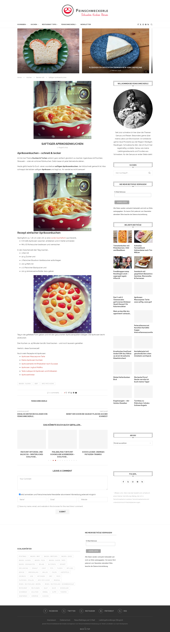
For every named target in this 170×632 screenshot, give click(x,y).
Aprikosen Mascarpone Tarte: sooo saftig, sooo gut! (143, 299)
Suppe (54, 592)
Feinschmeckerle (68, 24)
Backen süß (40, 77)
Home (19, 77)
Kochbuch (22, 576)
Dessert (63, 564)
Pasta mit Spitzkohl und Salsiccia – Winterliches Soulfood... (31, 454)
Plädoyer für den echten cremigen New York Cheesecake (51, 67)
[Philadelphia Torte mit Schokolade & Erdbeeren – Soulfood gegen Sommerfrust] (62, 439)
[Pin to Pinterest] (73, 393)
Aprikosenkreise (28, 375)
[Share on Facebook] (68, 393)
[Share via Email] (76, 393)
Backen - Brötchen (50, 556)
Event (44, 568)
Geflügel (70, 568)
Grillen (45, 572)
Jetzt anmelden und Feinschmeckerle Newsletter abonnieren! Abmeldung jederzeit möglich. (58, 494)
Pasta (58, 576)
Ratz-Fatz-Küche (48, 383)
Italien (54, 572)
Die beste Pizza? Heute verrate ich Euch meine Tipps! (141, 379)
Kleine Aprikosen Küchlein (32, 360)
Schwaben (21, 24)
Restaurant (23, 588)
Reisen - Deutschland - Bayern (30, 584)
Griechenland (33, 572)
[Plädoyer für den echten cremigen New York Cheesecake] (51, 50)
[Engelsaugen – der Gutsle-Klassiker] (122, 391)
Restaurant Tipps (49, 24)
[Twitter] (140, 24)
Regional (57, 580)
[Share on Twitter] (71, 393)
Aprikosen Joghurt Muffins (32, 367)
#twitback (22, 556)
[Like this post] (66, 393)
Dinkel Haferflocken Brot (121, 378)
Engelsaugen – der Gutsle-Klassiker (121, 402)
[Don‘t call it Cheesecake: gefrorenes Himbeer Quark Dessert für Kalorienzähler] (122, 288)
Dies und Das (23, 568)
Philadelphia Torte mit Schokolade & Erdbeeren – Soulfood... (62, 454)
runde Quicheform (58, 238)
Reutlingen (35, 588)
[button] (22, 51)
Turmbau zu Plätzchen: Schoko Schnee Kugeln (141, 403)
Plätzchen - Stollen (26, 580)
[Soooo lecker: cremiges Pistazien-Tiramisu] (93, 439)
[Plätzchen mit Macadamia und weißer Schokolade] (120, 50)
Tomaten (63, 592)
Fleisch (60, 568)
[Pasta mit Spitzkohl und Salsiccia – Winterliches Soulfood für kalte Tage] (31, 439)
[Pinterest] (145, 24)
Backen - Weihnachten (27, 564)
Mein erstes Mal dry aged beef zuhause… (122, 312)
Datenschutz (65, 620)
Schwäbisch (23, 592)
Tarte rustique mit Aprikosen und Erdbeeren (39, 371)
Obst (36, 383)
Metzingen (41, 576)
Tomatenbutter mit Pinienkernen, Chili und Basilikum (121, 248)
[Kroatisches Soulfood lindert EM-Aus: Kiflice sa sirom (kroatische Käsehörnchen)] (122, 342)
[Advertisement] (131, 419)
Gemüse (21, 572)
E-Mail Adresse (119, 192)
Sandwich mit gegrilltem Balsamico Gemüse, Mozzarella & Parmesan (143, 275)
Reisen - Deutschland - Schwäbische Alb (59, 584)
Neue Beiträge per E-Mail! (84, 620)
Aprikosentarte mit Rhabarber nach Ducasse (40, 364)
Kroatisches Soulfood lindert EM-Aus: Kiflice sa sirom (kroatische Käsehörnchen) (122, 354)
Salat (46, 588)
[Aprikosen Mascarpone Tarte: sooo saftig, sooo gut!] (143, 288)
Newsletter (85, 24)
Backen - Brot (35, 556)
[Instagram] (143, 24)
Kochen (34, 24)
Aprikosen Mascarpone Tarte (33, 356)
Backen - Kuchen (25, 383)
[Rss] (148, 24)
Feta (51, 568)
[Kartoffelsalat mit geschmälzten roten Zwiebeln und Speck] (143, 342)
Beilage (41, 564)
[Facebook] (138, 24)
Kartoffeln (65, 572)
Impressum (51, 620)
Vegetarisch (23, 596)
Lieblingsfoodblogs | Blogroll (111, 620)
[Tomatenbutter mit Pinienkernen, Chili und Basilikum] (122, 236)
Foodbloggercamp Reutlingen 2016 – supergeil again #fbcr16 (121, 275)
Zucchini (45, 596)
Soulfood (34, 592)
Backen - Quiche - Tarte (57, 560)
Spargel (45, 592)
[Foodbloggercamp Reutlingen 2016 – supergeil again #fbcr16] (122, 262)
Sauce (54, 588)
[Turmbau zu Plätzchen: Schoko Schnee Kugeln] (143, 391)
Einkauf (35, 568)
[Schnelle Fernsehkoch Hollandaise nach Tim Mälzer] (143, 236)
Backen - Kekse (66, 556)
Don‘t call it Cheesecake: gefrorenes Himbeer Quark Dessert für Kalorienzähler (122, 301)
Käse (31, 576)
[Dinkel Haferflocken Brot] (122, 368)
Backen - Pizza (40, 560)
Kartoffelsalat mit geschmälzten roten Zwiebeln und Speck (142, 353)
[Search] (151, 24)
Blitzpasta (52, 564)
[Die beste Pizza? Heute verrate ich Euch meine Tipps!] (143, 368)
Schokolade (64, 588)
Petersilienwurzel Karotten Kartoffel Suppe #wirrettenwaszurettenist (143, 329)
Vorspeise (34, 596)
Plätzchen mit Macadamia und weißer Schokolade (120, 67)
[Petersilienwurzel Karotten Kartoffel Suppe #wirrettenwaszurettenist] (143, 316)
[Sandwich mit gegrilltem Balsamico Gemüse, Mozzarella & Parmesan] (143, 262)
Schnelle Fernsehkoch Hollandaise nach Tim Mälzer (143, 249)
